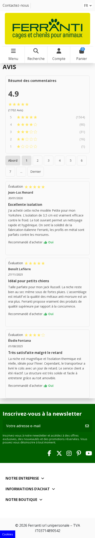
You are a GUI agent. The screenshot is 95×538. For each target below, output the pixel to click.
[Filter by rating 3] (47, 132)
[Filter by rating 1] (48, 147)
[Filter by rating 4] (47, 125)
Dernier (35, 171)
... (21, 171)
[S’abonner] (87, 426)
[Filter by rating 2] (47, 139)
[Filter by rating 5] (45, 117)
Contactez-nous (16, 5)
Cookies (7, 534)
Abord (12, 160)
